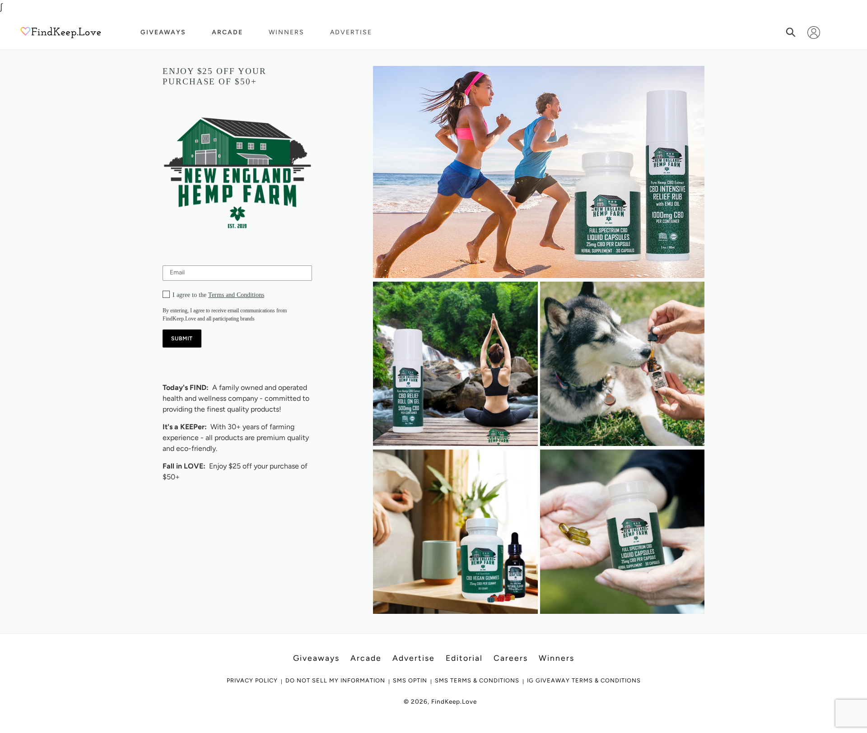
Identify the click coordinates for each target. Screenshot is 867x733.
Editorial (464, 658)
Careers (511, 658)
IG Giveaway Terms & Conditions (584, 680)
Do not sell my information (335, 680)
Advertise (351, 32)
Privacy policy (252, 680)
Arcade (227, 32)
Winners (286, 32)
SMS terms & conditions (477, 680)
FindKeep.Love (454, 701)
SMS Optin (410, 680)
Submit (182, 338)
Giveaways (163, 32)
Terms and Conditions (236, 295)
